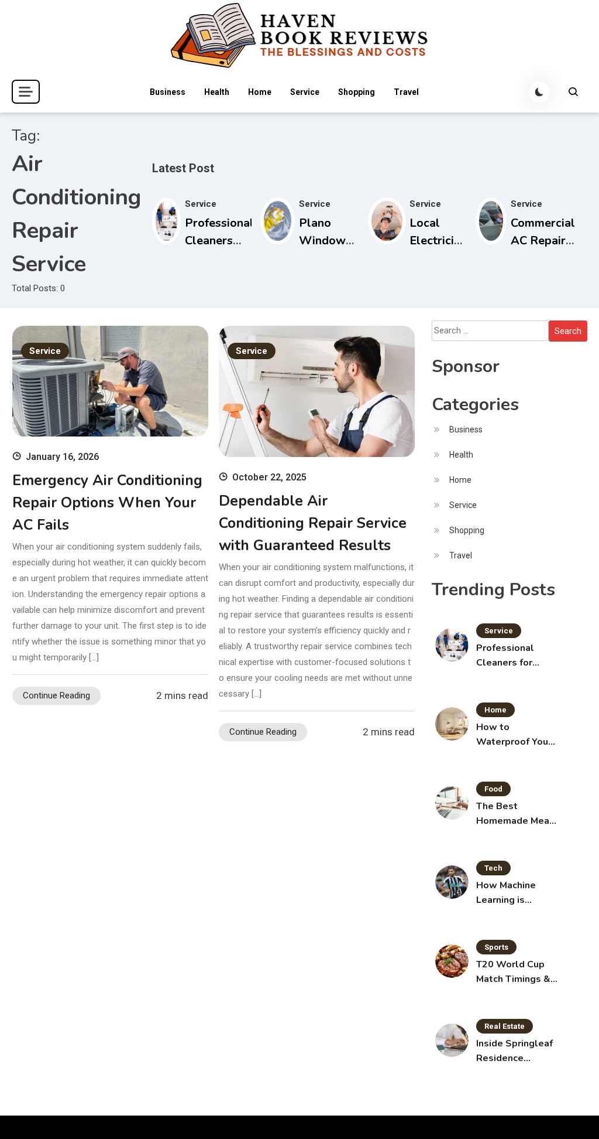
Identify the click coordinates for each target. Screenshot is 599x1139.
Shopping (356, 92)
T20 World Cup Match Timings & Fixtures (513, 972)
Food (493, 789)
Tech (493, 868)
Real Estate (504, 1026)
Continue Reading (56, 695)
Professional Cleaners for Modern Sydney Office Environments (510, 656)
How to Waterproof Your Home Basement (514, 735)
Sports (496, 947)
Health (216, 92)
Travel (406, 92)
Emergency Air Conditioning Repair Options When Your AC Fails (107, 502)
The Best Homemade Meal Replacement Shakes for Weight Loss (514, 814)
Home (259, 92)
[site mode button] (539, 92)
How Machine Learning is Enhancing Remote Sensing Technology (513, 893)
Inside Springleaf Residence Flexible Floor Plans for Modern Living (514, 1051)
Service (304, 92)
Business (167, 92)
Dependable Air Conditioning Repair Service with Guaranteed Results (313, 523)
